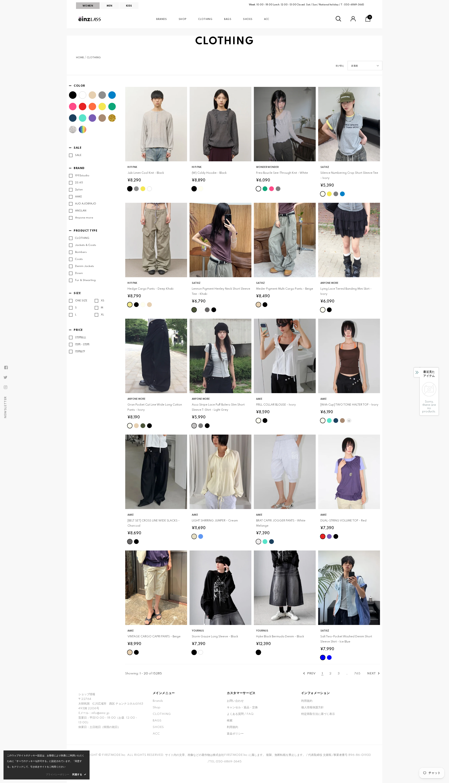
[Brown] (102, 118)
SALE (78, 155)
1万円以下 (80, 351)
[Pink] (72, 106)
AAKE (78, 196)
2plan (79, 189)
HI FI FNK (132, 167)
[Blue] (112, 95)
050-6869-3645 (354, 5)
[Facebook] (6, 367)
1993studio (82, 175)
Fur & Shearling (85, 280)
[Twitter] (5, 377)
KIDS (129, 6)
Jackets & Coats (85, 245)
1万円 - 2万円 (82, 344)
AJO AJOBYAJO (85, 203)
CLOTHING (94, 57)
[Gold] (112, 118)
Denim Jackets (84, 266)
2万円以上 (80, 337)
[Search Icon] (338, 19)
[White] (82, 95)
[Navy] (72, 118)
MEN (109, 6)
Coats (79, 259)
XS (102, 300)
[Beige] (92, 95)
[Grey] (102, 95)
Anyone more (84, 217)
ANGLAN (80, 210)
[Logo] (90, 19)
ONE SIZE (81, 300)
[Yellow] (102, 106)
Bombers (81, 252)
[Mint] (82, 118)
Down (79, 273)
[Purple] (92, 118)
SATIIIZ (324, 167)
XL (102, 314)
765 (357, 673)
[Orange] (92, 106)
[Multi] (82, 129)
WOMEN (88, 6)
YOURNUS (198, 631)
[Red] (82, 106)
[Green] (112, 106)
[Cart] (368, 20)
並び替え (340, 66)
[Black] (72, 95)
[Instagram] (5, 387)
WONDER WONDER (267, 167)
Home (80, 57)
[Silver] (72, 129)
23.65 (79, 182)
